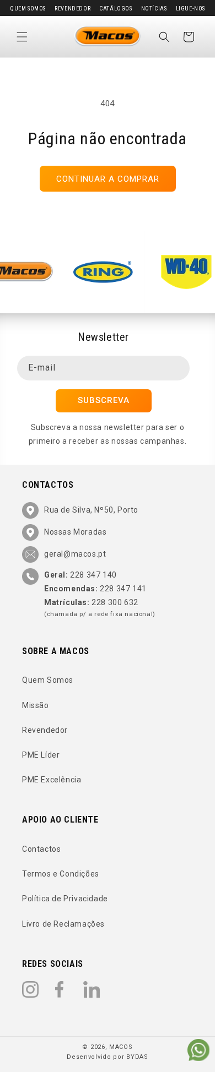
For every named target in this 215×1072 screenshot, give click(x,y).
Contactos (41, 849)
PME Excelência (51, 779)
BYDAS (137, 1056)
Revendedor (72, 8)
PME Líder (41, 754)
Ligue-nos (190, 8)
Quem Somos (28, 8)
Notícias (154, 8)
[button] (22, 37)
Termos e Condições (60, 873)
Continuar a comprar (107, 179)
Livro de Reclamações (63, 923)
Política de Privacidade (65, 898)
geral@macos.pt (75, 553)
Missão (35, 705)
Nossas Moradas (75, 531)
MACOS (121, 1047)
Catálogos (115, 8)
